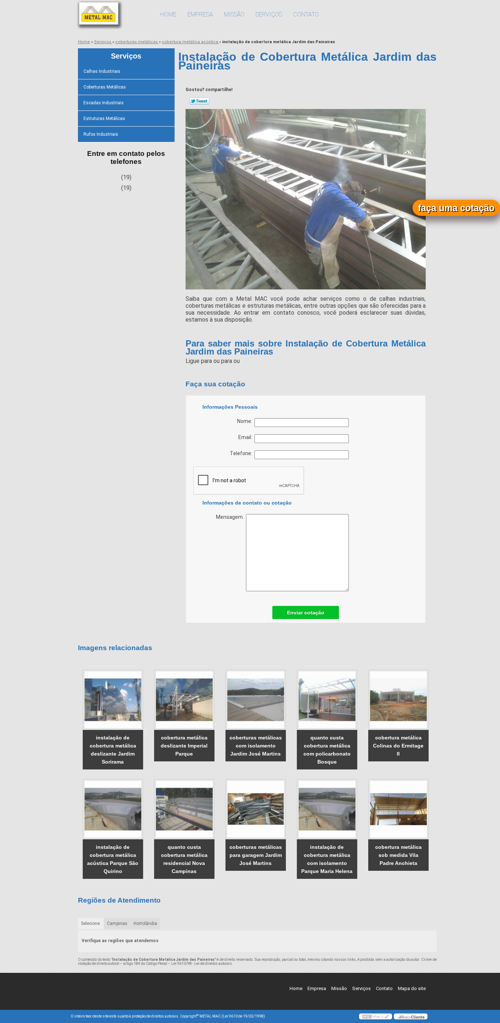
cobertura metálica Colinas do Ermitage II (398, 746)
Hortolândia (145, 923)
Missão (234, 14)
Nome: (245, 421)
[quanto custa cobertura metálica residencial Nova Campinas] (184, 809)
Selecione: (91, 923)
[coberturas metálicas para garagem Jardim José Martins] (255, 809)
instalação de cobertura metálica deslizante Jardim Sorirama (113, 750)
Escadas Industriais (103, 102)
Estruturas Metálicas (104, 118)
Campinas (117, 923)
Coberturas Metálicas (104, 87)
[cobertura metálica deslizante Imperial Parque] (184, 700)
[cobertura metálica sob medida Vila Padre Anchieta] (398, 809)
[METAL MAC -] (113, 14)
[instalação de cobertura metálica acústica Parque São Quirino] (113, 809)
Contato (306, 14)
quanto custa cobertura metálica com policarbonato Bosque (327, 750)
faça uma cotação (456, 208)
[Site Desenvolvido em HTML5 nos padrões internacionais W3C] (375, 1016)
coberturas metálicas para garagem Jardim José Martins (256, 855)
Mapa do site (412, 988)
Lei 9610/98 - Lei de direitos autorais (201, 964)
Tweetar (199, 101)
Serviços (268, 14)
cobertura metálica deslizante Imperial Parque (184, 746)
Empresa (200, 14)
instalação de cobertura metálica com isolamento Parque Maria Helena (326, 859)
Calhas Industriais (101, 71)
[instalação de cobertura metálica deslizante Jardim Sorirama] (113, 700)
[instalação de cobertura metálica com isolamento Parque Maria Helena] (327, 809)
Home (168, 14)
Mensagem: (231, 517)
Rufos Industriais (100, 134)
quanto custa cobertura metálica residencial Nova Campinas (184, 859)
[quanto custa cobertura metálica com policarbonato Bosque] (327, 700)
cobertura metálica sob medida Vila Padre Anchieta (398, 855)
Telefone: (242, 453)
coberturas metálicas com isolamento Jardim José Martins (256, 746)
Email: (246, 437)
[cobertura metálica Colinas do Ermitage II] (398, 700)
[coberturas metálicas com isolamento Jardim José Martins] (255, 700)
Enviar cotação (305, 612)
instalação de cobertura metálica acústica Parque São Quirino (112, 859)
